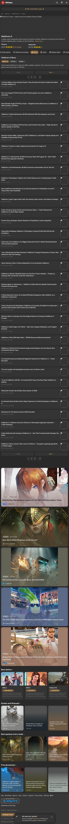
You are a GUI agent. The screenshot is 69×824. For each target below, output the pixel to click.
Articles (13, 61)
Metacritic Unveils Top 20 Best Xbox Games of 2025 (19, 391)
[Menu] (66, 2)
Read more (39, 41)
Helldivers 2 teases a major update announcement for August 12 (23, 146)
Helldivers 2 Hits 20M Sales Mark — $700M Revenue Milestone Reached (25, 337)
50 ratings (17, 47)
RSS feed (46, 795)
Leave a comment (10, 543)
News (24, 14)
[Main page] (7, 2)
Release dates (55, 52)
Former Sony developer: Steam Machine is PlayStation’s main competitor (26, 220)
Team (20, 795)
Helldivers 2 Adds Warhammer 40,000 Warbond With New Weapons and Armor (28, 114)
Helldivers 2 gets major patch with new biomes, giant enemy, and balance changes (29, 199)
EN (52, 795)
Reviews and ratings (22, 52)
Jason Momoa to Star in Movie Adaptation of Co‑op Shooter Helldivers (25, 263)
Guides (21, 61)
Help (2, 795)
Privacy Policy (38, 795)
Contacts (30, 795)
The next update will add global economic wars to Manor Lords (22, 369)
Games (7, 14)
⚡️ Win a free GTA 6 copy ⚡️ (34, 9)
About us (14, 795)
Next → (51, 72)
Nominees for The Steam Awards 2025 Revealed (18, 412)
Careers (25, 795)
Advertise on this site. (8, 805)
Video (44, 52)
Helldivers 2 (16, 14)
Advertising (8, 795)
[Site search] (57, 2)
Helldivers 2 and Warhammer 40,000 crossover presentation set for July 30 (27, 167)
